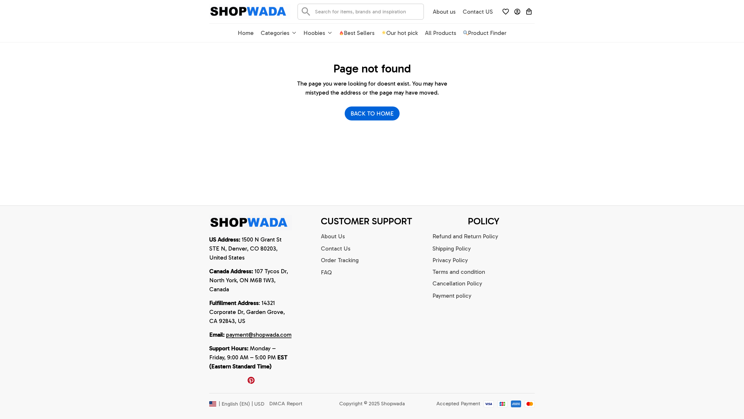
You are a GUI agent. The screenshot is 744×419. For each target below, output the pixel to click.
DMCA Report (285, 403)
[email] (258, 334)
